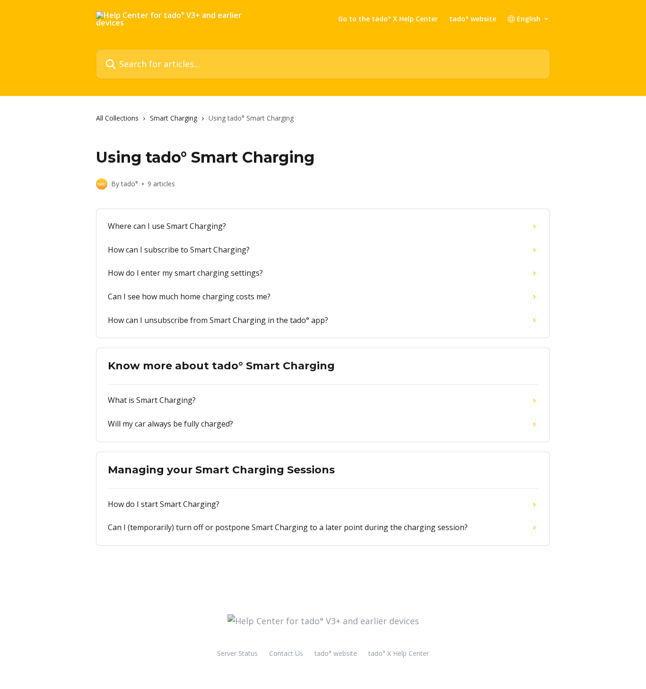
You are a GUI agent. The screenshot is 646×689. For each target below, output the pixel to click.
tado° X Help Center (398, 653)
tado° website (472, 19)
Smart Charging (173, 117)
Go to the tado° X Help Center (388, 19)
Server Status (237, 653)
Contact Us (286, 653)
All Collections (117, 117)
